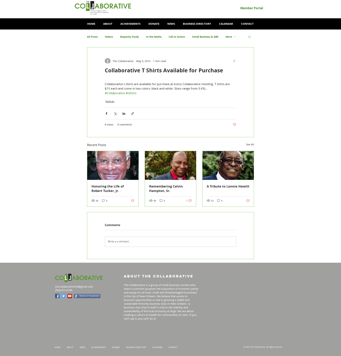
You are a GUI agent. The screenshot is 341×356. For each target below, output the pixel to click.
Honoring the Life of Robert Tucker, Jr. (107, 188)
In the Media (153, 36)
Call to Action (177, 36)
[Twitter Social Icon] (63, 296)
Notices (109, 101)
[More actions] (234, 61)
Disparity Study (129, 36)
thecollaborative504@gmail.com (74, 286)
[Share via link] (132, 113)
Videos (109, 36)
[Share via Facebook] (106, 113)
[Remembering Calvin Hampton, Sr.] (170, 165)
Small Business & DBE (205, 36)
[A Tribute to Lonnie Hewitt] (228, 165)
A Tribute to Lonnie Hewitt (228, 186)
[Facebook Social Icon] (57, 296)
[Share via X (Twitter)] (115, 113)
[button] (107, 24)
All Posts (92, 36)
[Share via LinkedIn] (124, 113)
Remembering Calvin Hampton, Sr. (166, 188)
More (229, 36)
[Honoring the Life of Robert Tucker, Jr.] (113, 165)
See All (250, 144)
